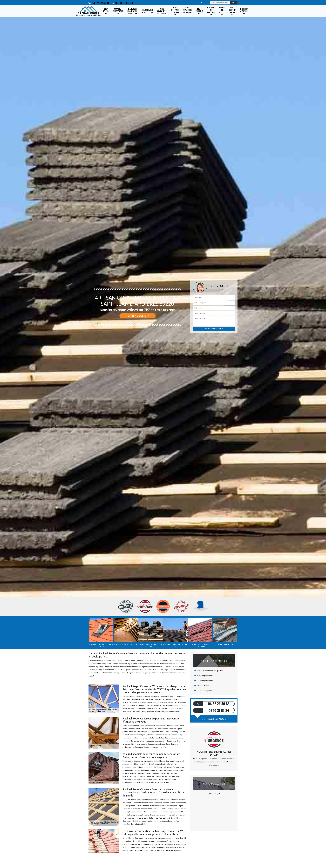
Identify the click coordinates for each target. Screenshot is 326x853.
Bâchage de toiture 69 (222, 11)
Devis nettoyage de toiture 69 (175, 11)
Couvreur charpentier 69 (118, 11)
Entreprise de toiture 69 (244, 11)
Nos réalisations (137, 315)
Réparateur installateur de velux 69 (132, 11)
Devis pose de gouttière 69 (211, 11)
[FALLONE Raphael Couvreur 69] (88, 11)
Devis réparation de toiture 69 (187, 11)
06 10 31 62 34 (124, 3)
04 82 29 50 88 (100, 3)
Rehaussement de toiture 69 (147, 11)
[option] (163, 341)
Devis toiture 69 (106, 11)
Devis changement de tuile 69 (162, 11)
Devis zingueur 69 (199, 11)
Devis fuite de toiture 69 (232, 11)
